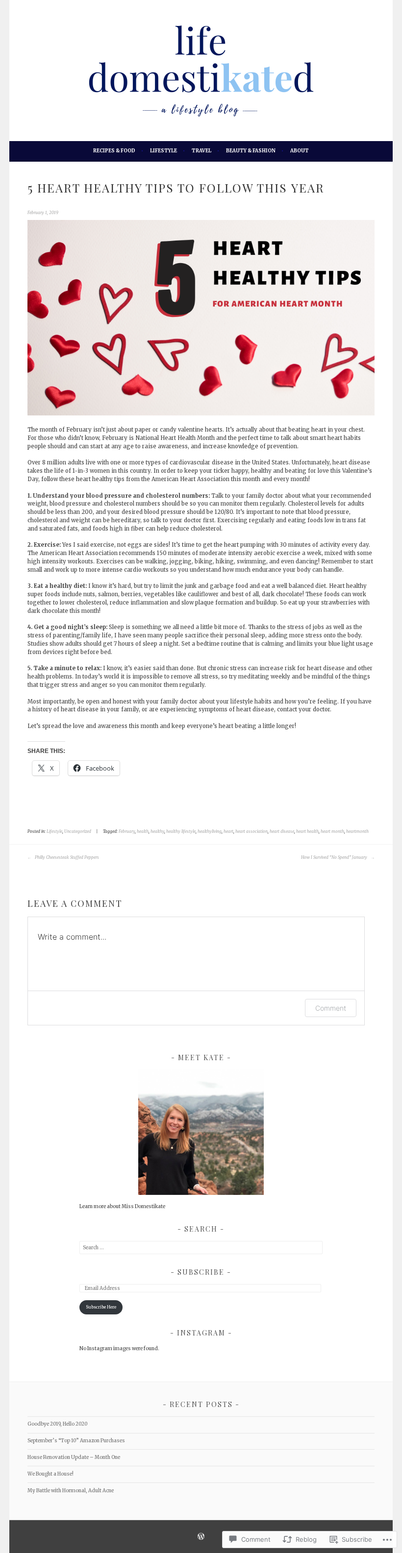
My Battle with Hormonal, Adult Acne (70, 1490)
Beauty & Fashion (251, 150)
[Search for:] (201, 1247)
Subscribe (202, 1272)
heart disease (282, 831)
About (299, 150)
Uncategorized (77, 831)
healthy (157, 831)
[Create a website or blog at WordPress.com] (201, 1537)
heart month (332, 831)
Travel (201, 150)
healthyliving (210, 831)
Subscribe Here (101, 1307)
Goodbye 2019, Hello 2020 (57, 1424)
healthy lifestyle (181, 831)
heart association (251, 831)
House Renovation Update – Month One (73, 1457)
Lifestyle (163, 150)
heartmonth (357, 831)
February (127, 831)
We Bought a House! (50, 1474)
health (143, 831)
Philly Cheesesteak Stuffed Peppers (66, 857)
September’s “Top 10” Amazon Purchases (76, 1440)
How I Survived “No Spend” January (334, 857)
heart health (307, 831)
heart (228, 831)
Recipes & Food (114, 150)
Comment (330, 1008)
